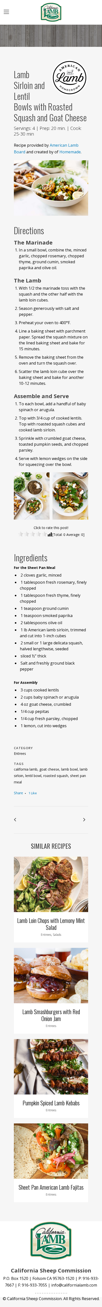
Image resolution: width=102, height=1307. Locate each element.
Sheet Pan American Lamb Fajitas (51, 1187)
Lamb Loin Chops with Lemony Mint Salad (51, 924)
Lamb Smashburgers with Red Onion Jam (51, 1015)
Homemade (70, 152)
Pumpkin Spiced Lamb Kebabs (51, 1103)
